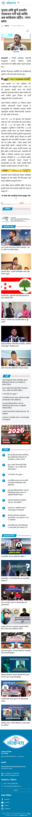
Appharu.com (23, 815)
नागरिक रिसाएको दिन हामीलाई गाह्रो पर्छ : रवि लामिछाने (15, 412)
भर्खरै (7, 376)
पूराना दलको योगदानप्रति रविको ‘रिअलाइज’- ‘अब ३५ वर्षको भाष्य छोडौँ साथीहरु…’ (15, 248)
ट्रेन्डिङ (5, 450)
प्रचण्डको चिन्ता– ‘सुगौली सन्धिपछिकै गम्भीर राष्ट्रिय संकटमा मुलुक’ (15, 272)
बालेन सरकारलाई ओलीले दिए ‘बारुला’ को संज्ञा (14, 368)
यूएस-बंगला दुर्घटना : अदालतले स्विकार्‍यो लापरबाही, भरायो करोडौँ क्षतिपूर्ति (16, 651)
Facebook (7, 799)
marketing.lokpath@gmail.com (12, 786)
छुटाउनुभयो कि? (9, 536)
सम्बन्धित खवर (8, 227)
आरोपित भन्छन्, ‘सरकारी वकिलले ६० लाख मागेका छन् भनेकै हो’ (15, 724)
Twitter (6, 805)
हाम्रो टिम (16, 790)
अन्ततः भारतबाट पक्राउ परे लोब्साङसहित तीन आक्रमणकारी (14, 603)
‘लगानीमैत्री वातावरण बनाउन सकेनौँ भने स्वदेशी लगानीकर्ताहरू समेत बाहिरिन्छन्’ (15, 398)
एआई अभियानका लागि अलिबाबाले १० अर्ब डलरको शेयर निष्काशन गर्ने (18, 526)
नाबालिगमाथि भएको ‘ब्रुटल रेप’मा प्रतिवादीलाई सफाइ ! (14, 700)
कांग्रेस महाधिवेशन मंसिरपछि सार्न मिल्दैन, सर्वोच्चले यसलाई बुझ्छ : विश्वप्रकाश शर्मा (16, 345)
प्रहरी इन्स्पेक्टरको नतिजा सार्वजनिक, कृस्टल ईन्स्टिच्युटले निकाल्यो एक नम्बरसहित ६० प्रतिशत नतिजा (14, 382)
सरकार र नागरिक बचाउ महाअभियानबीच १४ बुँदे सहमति (15, 320)
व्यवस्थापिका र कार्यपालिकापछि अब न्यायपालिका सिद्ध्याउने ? (15, 579)
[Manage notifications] (28, 813)
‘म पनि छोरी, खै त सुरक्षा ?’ (10, 394)
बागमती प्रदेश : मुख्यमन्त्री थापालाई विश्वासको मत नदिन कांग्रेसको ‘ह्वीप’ (15, 296)
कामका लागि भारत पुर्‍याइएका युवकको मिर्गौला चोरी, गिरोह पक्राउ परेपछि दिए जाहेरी (14, 627)
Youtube (6, 802)
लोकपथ (7, 26)
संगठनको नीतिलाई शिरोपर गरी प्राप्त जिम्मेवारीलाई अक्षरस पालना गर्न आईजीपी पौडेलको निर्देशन (14, 405)
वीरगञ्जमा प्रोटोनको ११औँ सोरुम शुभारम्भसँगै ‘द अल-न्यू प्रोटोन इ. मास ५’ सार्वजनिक (18, 517)
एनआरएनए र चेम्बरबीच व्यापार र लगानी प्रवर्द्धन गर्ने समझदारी (15, 418)
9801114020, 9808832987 (10, 784)
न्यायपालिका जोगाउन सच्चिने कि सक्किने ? (13, 556)
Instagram (7, 809)
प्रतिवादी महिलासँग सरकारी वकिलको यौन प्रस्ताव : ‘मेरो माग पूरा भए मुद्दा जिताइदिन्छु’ (15, 676)
